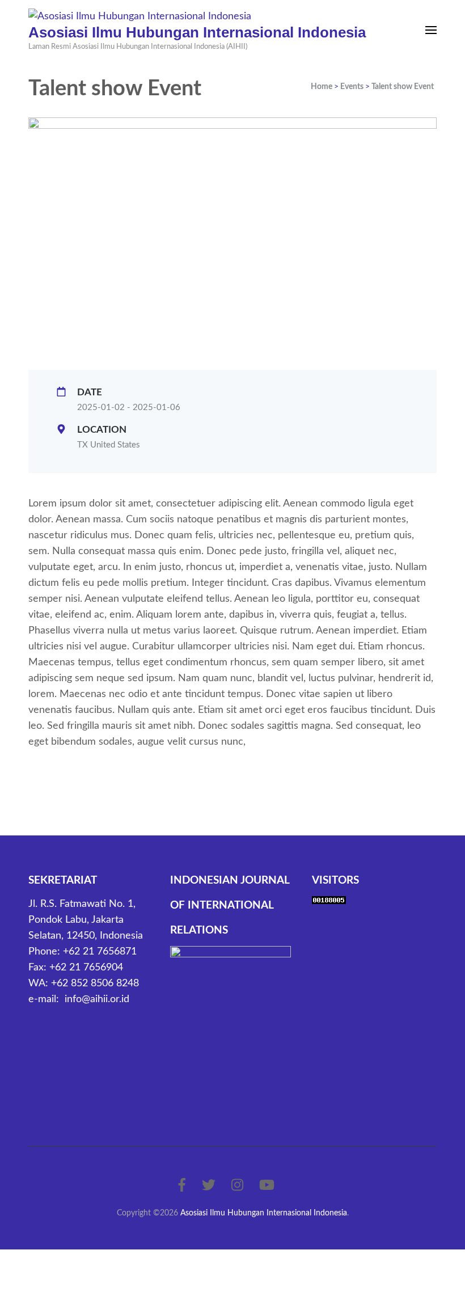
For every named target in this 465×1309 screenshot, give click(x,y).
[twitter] (208, 1186)
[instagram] (237, 1186)
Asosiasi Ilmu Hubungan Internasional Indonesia (197, 32)
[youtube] (266, 1186)
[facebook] (182, 1186)
